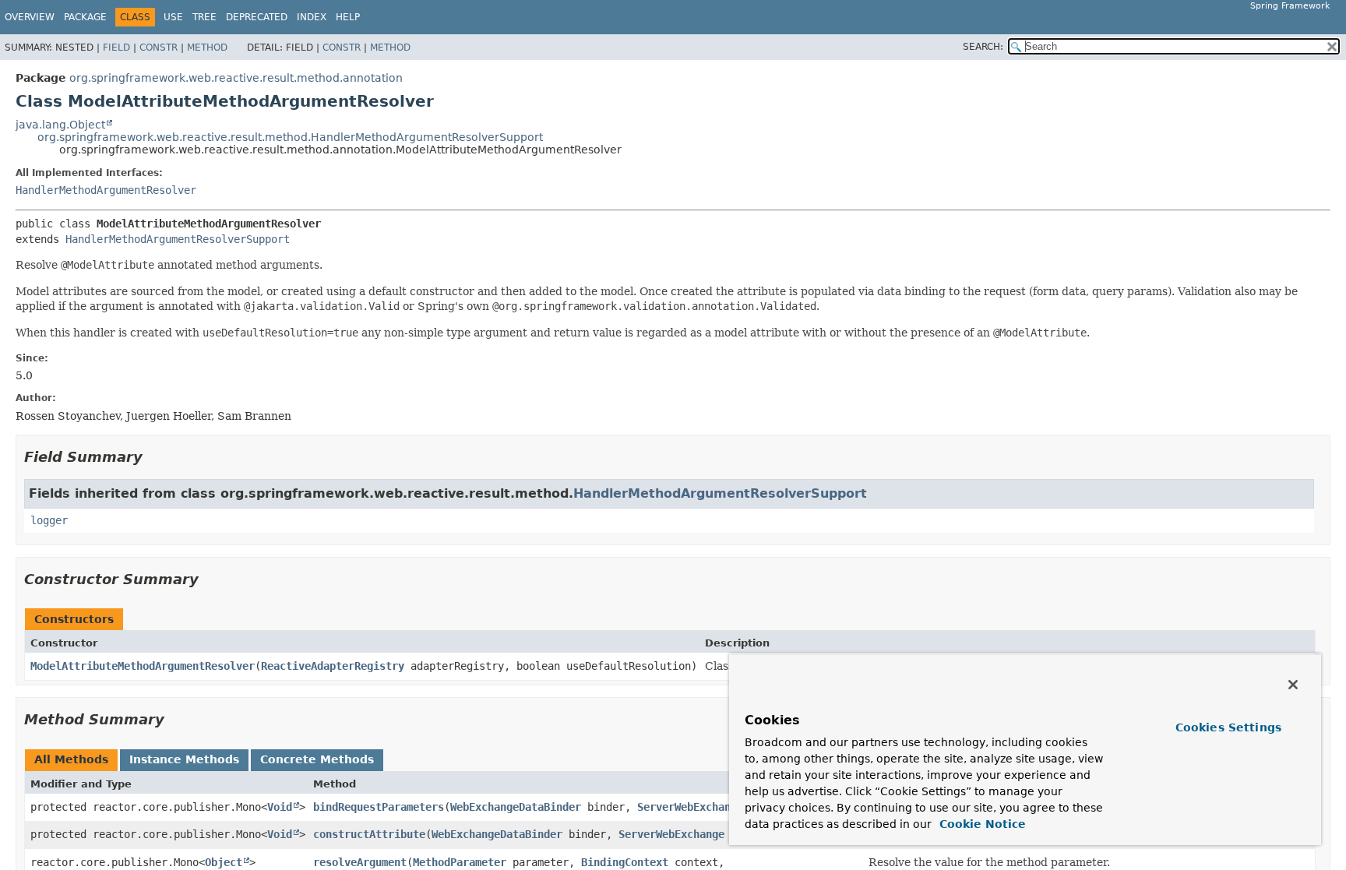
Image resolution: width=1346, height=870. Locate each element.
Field (116, 47)
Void (279, 807)
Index (311, 17)
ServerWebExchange (690, 807)
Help (348, 17)
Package (85, 17)
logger (49, 520)
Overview (30, 17)
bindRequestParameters (378, 807)
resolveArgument (360, 862)
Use (173, 17)
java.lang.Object (60, 124)
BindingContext (624, 862)
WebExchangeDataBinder (515, 807)
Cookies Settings (1228, 727)
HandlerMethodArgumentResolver (106, 190)
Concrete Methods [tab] (317, 759)
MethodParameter (459, 862)
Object (223, 862)
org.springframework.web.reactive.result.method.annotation (236, 78)
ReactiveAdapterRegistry (332, 666)
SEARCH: (983, 46)
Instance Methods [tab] (184, 759)
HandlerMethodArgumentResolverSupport (177, 239)
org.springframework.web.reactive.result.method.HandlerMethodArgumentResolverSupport (290, 137)
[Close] (1293, 684)
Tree (204, 17)
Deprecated (256, 17)
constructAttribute (369, 834)
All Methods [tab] (71, 759)
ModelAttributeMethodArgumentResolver (142, 666)
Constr (158, 47)
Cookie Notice (981, 824)
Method (207, 47)
